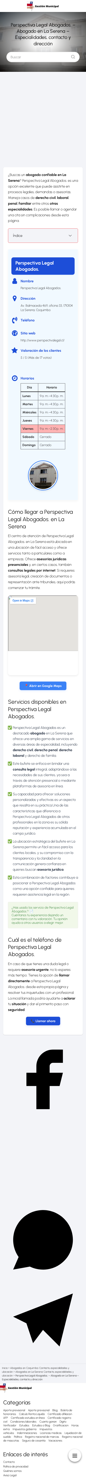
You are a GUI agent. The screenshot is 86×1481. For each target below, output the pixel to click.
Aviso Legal (9, 1475)
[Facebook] (43, 1118)
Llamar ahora (45, 1021)
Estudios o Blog (41, 1425)
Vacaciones (55, 1440)
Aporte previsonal (38, 1410)
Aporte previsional (14, 1410)
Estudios (24, 1425)
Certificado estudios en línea (28, 1418)
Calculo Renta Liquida (32, 1414)
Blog (55, 1410)
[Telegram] (43, 1358)
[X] (43, 1198)
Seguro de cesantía (33, 1440)
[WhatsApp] (43, 1278)
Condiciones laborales (23, 1421)
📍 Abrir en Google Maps (43, 686)
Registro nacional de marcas (42, 1437)
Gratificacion (60, 1425)
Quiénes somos (12, 1471)
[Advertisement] (43, 121)
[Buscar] (72, 56)
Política (18, 1437)
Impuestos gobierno (25, 1429)
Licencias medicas (51, 1433)
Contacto (9, 1462)
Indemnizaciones (27, 1433)
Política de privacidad (15, 1466)
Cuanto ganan (48, 1421)
